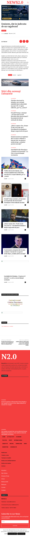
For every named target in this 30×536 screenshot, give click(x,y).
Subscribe (15, 525)
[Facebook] (20, 41)
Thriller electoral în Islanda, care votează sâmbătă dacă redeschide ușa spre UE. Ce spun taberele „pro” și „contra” (19, 104)
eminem (14, 75)
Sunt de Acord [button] (21, 533)
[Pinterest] (27, 41)
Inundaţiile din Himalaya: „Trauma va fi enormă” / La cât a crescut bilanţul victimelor (14, 278)
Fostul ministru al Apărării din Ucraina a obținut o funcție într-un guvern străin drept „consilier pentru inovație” (19, 140)
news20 (6, 33)
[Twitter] (24, 41)
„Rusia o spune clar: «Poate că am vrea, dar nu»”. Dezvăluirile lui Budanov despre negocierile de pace (15, 225)
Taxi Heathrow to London (7, 326)
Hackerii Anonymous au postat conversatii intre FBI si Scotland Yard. (7, 343)
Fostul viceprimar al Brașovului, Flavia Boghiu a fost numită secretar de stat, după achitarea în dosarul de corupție (14, 403)
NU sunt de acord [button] (12, 533)
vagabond (19, 75)
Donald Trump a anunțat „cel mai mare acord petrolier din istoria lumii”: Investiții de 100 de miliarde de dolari (19, 116)
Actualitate (13, 98)
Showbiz (3, 30)
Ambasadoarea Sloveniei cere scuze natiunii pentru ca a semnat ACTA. (22, 343)
